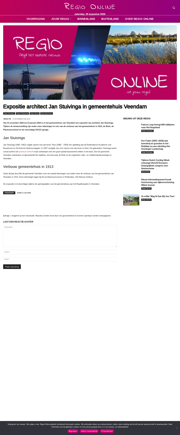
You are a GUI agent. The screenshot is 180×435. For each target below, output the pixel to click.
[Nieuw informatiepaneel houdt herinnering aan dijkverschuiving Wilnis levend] (131, 183)
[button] (174, 7)
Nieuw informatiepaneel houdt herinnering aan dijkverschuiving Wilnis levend (157, 182)
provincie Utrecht (26, 151)
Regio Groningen (9, 113)
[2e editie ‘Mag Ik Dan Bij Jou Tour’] (131, 200)
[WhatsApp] (39, 201)
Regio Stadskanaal (22, 113)
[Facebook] (7, 201)
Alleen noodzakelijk (89, 431)
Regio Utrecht (34, 113)
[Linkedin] (15, 201)
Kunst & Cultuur (24, 193)
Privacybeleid (107, 431)
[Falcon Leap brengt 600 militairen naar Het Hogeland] (131, 128)
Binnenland (145, 171)
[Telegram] (23, 201)
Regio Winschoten (46, 113)
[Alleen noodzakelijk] (176, 428)
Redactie (7, 119)
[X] (31, 201)
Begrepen (73, 431)
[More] (47, 201)
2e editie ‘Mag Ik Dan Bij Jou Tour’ (158, 196)
